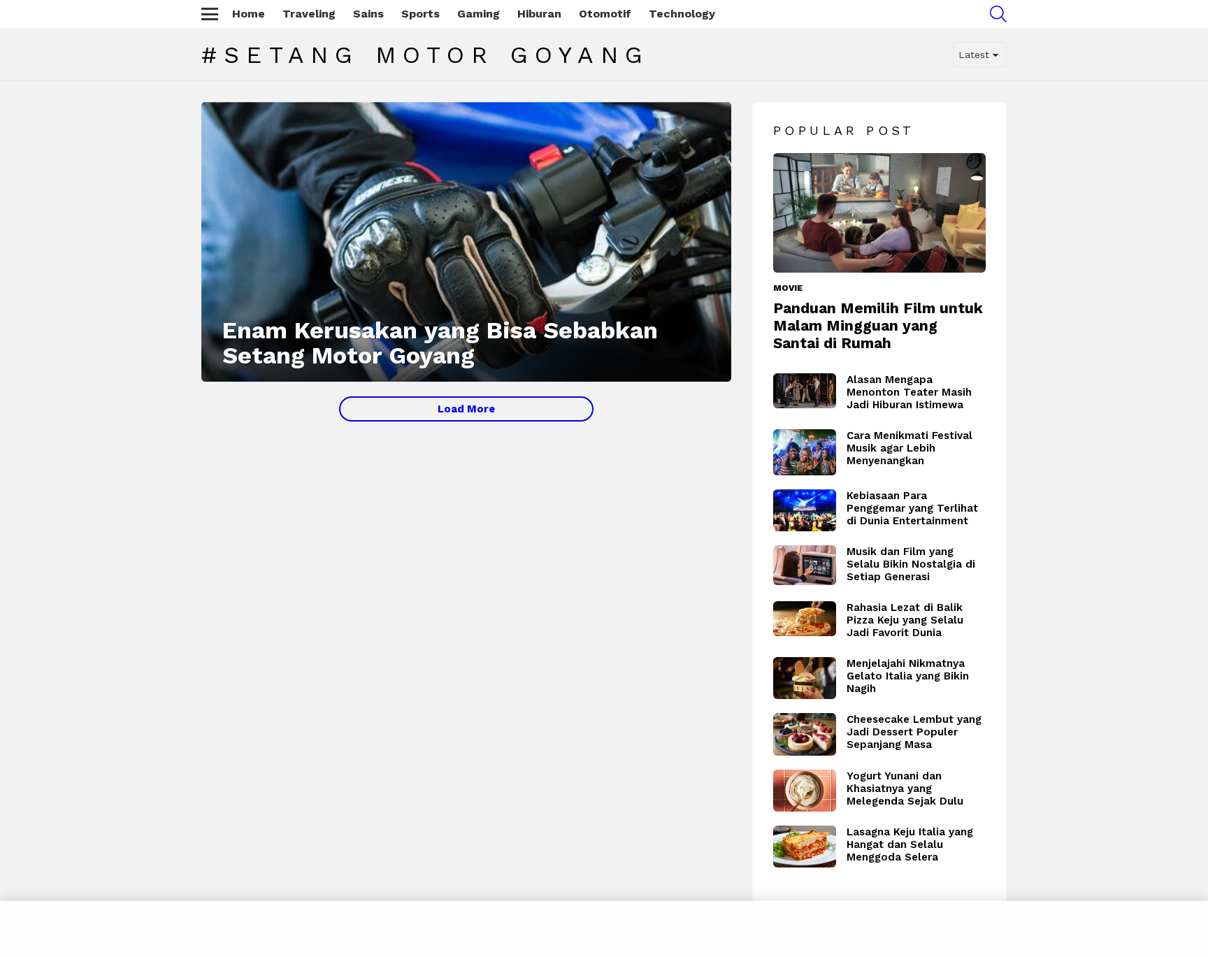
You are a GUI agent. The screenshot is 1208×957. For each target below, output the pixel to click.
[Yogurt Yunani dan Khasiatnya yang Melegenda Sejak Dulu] (804, 791)
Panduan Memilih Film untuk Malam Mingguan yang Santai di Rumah (878, 325)
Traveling (309, 13)
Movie (788, 288)
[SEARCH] (998, 14)
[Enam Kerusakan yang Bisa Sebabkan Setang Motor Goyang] (466, 242)
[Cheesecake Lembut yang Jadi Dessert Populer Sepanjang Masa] (804, 734)
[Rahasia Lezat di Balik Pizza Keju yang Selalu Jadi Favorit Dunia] (804, 619)
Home (248, 13)
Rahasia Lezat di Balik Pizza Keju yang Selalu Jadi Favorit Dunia (905, 620)
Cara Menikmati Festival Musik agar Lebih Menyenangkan (909, 448)
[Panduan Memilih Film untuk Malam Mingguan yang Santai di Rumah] (879, 213)
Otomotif (605, 13)
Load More (466, 409)
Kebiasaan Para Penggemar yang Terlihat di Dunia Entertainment (912, 508)
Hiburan (539, 13)
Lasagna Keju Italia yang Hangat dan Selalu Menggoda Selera (910, 844)
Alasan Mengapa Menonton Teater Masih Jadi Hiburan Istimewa (909, 392)
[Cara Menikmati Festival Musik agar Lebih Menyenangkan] (804, 452)
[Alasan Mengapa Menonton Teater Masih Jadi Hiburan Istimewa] (804, 391)
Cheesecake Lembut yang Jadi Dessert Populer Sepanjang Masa (914, 732)
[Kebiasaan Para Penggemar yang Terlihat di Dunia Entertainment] (804, 510)
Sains (368, 13)
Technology (682, 13)
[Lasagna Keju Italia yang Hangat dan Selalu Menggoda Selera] (804, 847)
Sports (420, 13)
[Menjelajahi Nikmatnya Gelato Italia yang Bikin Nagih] (804, 678)
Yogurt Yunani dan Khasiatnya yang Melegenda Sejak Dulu (905, 788)
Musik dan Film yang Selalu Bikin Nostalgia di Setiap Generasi (911, 564)
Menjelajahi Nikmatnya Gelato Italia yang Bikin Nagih (908, 676)
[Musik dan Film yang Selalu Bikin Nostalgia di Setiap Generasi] (804, 565)
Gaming (478, 13)
